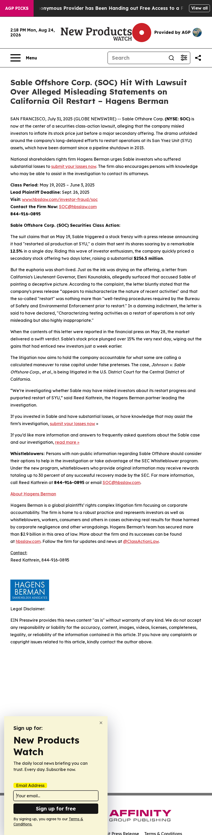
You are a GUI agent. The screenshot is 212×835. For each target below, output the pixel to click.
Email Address (30, 785)
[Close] (101, 722)
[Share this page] (198, 58)
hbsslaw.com (28, 541)
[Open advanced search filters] (184, 58)
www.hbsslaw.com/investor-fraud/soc (60, 199)
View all (199, 8)
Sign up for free (56, 808)
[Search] (171, 58)
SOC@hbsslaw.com (78, 206)
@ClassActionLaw (141, 541)
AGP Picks (16, 8)
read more (65, 442)
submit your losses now (73, 166)
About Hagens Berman (33, 493)
